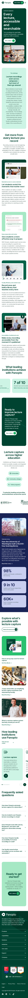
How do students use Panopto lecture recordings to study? (11, 816)
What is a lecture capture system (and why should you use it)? (12, 721)
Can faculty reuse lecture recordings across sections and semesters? (12, 851)
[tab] (2, 784)
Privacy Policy (11, 983)
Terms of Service (21, 983)
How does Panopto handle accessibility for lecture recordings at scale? (10, 839)
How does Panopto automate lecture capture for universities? (12, 806)
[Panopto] (6, 2)
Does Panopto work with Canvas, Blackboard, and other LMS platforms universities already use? (12, 827)
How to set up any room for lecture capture (13, 659)
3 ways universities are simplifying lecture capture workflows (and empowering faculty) (13, 690)
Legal (3, 987)
